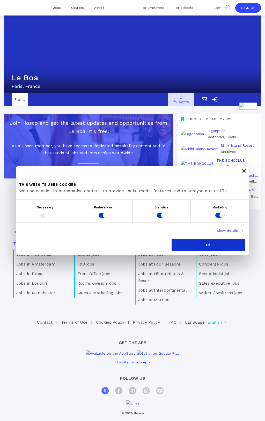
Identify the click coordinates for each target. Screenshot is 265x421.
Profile (20, 99)
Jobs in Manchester (35, 292)
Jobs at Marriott (154, 299)
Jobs (57, 8)
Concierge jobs (213, 264)
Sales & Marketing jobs (99, 292)
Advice (99, 8)
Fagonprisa (216, 131)
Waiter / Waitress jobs (220, 292)
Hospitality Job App (132, 362)
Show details (227, 230)
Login (219, 8)
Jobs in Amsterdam (35, 264)
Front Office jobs (93, 273)
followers (181, 100)
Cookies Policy (110, 322)
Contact (45, 322)
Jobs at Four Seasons (159, 264)
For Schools (183, 8)
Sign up (248, 8)
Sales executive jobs (219, 283)
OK (208, 245)
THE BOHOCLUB (230, 160)
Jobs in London (31, 283)
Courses (77, 8)
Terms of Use (74, 322)
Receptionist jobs (216, 273)
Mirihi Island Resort (237, 145)
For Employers (153, 8)
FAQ (172, 322)
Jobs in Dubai (29, 273)
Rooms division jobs (96, 283)
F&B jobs (85, 264)
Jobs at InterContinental (162, 290)
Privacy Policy (146, 322)
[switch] (103, 215)
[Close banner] (244, 171)
